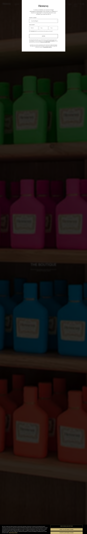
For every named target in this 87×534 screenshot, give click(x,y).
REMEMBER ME (33, 31)
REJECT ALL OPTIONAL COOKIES (66, 529)
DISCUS (50, 47)
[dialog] (43, 267)
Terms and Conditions (50, 40)
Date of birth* (32, 24)
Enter (43, 36)
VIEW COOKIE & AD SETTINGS (66, 526)
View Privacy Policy (13, 532)
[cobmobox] (43, 21)
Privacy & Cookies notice (45, 42)
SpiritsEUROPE (45, 47)
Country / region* (33, 17)
